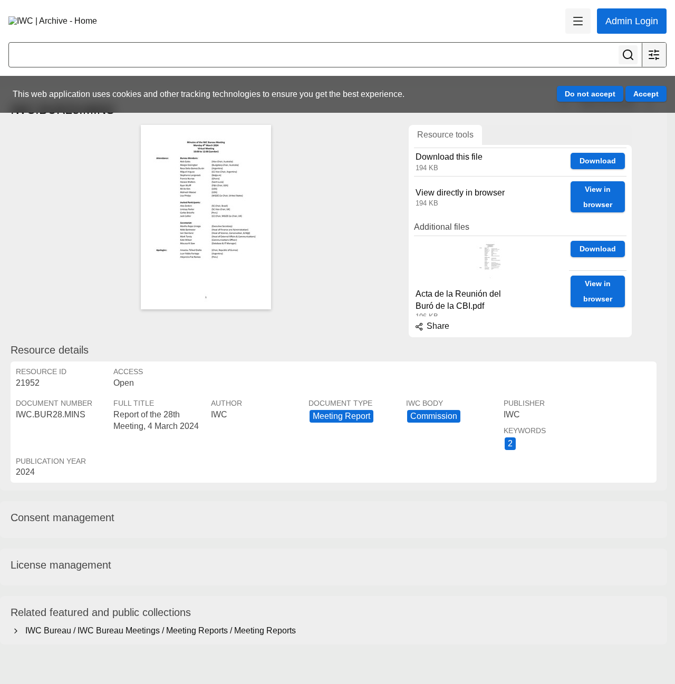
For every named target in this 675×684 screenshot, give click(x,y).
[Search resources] (628, 54)
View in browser (597, 197)
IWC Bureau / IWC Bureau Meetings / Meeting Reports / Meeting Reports (158, 630)
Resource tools (445, 134)
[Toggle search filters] (654, 55)
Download (598, 161)
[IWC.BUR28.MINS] (206, 217)
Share (437, 325)
